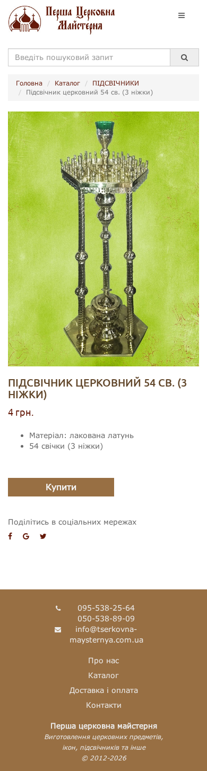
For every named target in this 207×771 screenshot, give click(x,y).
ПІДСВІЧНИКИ (115, 83)
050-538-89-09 (106, 618)
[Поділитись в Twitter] (43, 536)
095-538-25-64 (106, 607)
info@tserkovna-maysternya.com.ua (106, 634)
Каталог (67, 83)
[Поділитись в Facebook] (10, 536)
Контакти (104, 704)
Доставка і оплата (104, 690)
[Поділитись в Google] (26, 536)
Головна (29, 83)
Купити (61, 487)
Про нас (103, 660)
